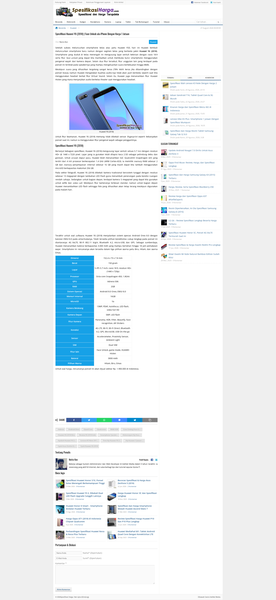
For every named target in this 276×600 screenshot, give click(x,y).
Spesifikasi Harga (67, 597)
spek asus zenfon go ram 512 (67, 446)
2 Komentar (132, 486)
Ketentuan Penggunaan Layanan (98, 2)
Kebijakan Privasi (76, 2)
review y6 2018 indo (87, 435)
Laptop (118, 22)
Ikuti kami (217, 2)
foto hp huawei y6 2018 (112, 440)
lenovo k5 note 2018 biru (90, 440)
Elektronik (71, 22)
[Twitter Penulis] (156, 460)
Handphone (95, 22)
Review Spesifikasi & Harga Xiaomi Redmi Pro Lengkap (195, 244)
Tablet (128, 22)
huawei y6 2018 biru (66, 435)
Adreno (61, 429)
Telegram (134, 420)
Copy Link (150, 420)
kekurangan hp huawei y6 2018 (132, 435)
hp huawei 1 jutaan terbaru (135, 440)
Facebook (74, 420)
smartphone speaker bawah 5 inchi (109, 435)
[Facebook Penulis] (152, 460)
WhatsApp (104, 420)
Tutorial (156, 22)
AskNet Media (215, 597)
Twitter (89, 420)
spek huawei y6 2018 (89, 446)
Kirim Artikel (118, 2)
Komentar (61, 563)
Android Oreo (74, 429)
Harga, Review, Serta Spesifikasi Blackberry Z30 (191, 187)
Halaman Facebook (201, 2)
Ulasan (167, 22)
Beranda (58, 22)
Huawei (153, 42)
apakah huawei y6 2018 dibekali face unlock (67, 440)
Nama (92, 553)
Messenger (119, 420)
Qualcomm (101, 429)
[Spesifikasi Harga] (88, 14)
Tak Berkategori (141, 22)
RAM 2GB (114, 429)
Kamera (108, 22)
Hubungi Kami (60, 2)
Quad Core (88, 429)
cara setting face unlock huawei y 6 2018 (132, 429)
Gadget (83, 22)
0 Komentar (80, 486)
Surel (92, 558)
